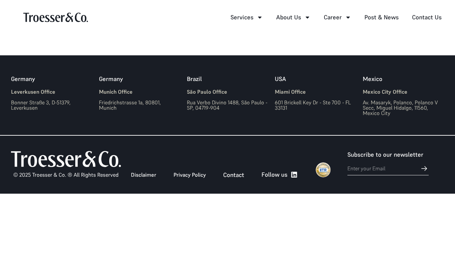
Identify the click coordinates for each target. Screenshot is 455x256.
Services (241, 17)
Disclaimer (143, 174)
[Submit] (420, 168)
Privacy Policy (190, 174)
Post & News (381, 17)
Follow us (274, 174)
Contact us (427, 17)
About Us (288, 17)
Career (333, 17)
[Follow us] (294, 174)
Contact (233, 175)
